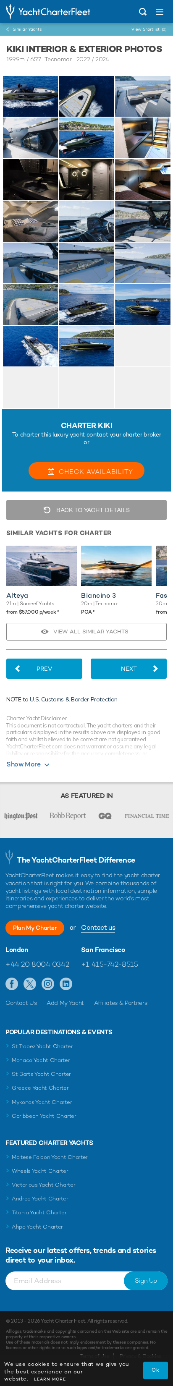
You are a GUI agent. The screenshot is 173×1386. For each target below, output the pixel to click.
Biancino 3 (98, 595)
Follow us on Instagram (48, 984)
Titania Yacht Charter (39, 1212)
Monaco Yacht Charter (41, 1060)
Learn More (50, 1379)
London (17, 950)
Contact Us (21, 1003)
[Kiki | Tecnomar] (31, 96)
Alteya (17, 595)
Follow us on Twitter (30, 984)
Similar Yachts (27, 29)
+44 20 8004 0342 (37, 964)
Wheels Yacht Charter (40, 1170)
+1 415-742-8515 (109, 964)
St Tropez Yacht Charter (42, 1046)
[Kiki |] (87, 96)
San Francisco (103, 950)
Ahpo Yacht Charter (37, 1226)
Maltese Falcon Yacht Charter (50, 1157)
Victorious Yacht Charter (43, 1184)
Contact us (98, 927)
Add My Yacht (65, 1003)
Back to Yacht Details (92, 510)
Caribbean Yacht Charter (44, 1115)
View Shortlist (149, 29)
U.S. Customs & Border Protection (74, 699)
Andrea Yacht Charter (40, 1198)
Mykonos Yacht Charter (42, 1102)
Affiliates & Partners (120, 1003)
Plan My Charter (35, 927)
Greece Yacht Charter (40, 1087)
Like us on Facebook (11, 984)
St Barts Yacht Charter (41, 1073)
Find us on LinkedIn (66, 984)
